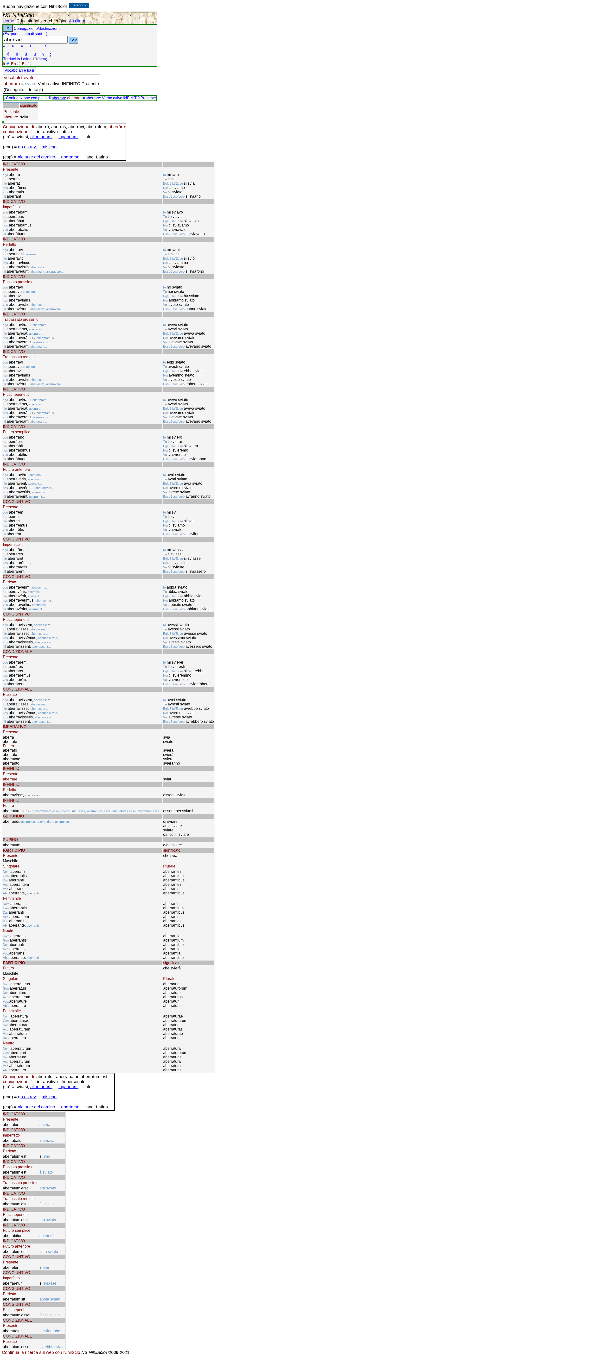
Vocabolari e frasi (19, 70)
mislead (49, 146)
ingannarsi (68, 136)
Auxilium (77, 21)
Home (8, 21)
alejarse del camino (36, 157)
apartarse (70, 157)
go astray (27, 146)
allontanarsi (41, 136)
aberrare (59, 98)
